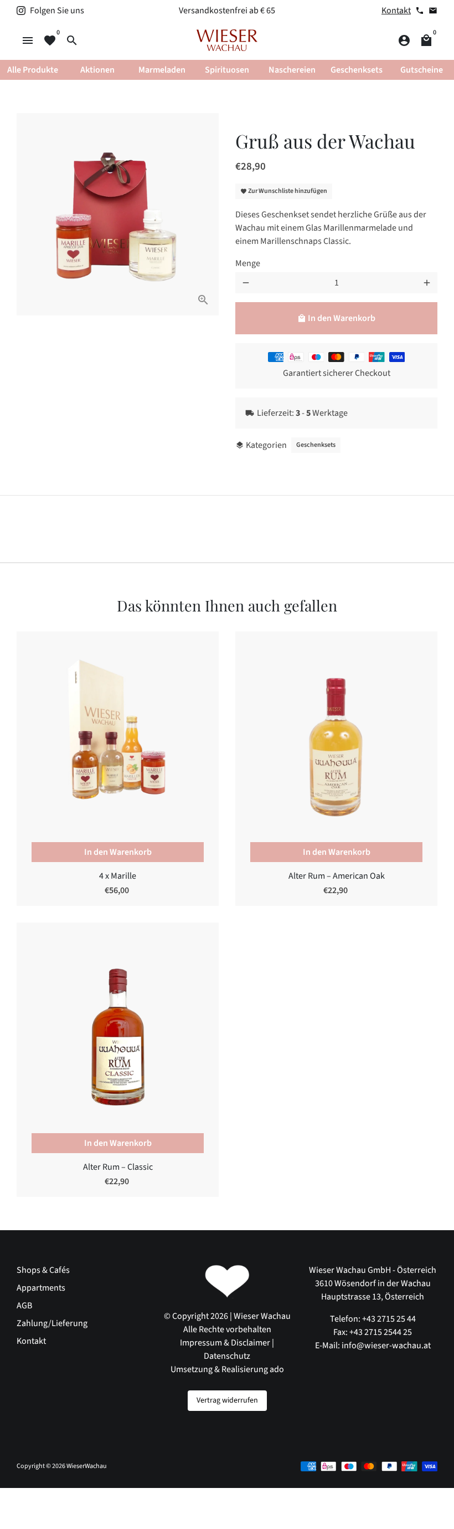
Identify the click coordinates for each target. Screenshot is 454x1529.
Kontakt (396, 10)
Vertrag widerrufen (227, 1400)
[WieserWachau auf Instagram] (21, 10)
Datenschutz (227, 1356)
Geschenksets (316, 445)
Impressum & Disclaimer (225, 1343)
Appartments (41, 1288)
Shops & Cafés (43, 1270)
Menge (247, 263)
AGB (24, 1305)
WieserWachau (86, 1466)
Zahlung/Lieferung (52, 1323)
